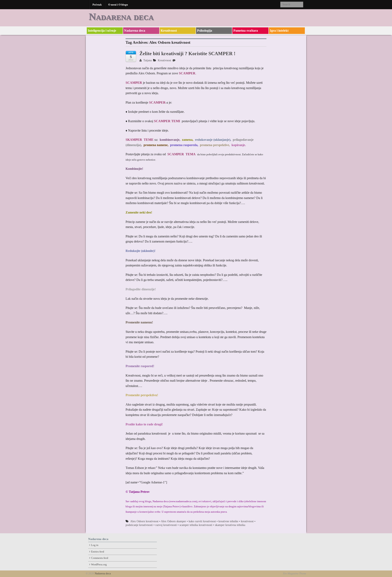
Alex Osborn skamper (173, 521)
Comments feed (99, 558)
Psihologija (204, 30)
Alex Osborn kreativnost (144, 521)
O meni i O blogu (118, 4)
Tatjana (147, 60)
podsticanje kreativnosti (139, 525)
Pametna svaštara (245, 30)
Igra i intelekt (279, 30)
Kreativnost (169, 30)
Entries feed (97, 551)
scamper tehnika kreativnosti (195, 525)
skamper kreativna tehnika (230, 525)
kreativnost (247, 521)
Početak (97, 4)
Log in (94, 545)
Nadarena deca (121, 16)
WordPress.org (99, 564)
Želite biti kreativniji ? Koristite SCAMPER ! (187, 53)
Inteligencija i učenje (102, 30)
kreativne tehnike (228, 521)
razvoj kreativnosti (166, 525)
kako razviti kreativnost (202, 521)
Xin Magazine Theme (294, 573)
